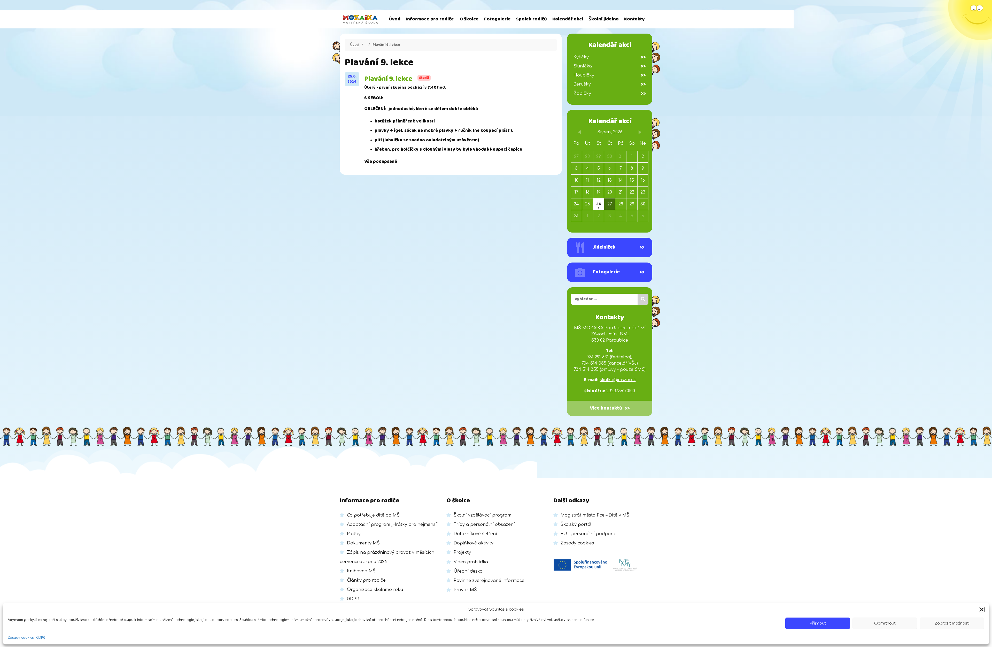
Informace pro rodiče (430, 19)
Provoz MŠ (465, 590)
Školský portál (576, 524)
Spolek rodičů (531, 19)
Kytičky (610, 57)
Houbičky (610, 75)
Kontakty (634, 19)
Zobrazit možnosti (952, 623)
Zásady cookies (21, 638)
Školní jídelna (604, 19)
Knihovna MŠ (361, 571)
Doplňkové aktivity (473, 543)
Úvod (394, 19)
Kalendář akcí (567, 19)
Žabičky (610, 93)
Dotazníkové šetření (475, 534)
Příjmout (818, 623)
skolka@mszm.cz (618, 380)
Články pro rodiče (366, 580)
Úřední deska (468, 571)
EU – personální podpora (588, 534)
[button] (981, 609)
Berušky (610, 84)
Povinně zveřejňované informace (489, 580)
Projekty (462, 552)
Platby (354, 534)
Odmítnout (885, 623)
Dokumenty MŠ (363, 543)
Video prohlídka (471, 562)
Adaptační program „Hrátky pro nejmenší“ (392, 524)
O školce (469, 19)
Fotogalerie (497, 19)
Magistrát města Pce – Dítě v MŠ (595, 515)
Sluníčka (610, 66)
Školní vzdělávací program (482, 515)
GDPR (40, 638)
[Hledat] (643, 299)
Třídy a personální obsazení (484, 524)
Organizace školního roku (375, 589)
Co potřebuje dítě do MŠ (373, 515)
